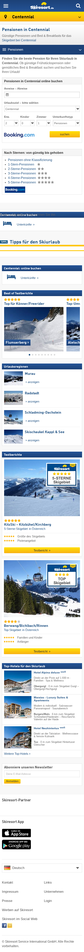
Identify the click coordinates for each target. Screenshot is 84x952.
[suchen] (78, 6)
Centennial (22, 17)
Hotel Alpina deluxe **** (50, 672)
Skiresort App (13, 822)
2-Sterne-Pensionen (22, 169)
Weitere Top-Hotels (16, 754)
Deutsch (18, 868)
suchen (64, 134)
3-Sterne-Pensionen (22, 173)
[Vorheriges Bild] (7, 328)
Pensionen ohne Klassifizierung (30, 160)
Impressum (10, 892)
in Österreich (37, 528)
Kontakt (7, 882)
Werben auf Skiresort (17, 910)
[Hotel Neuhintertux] (12, 737)
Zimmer (41, 116)
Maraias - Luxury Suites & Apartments (51, 699)
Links (48, 882)
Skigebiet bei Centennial (19, 40)
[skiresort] (42, 6)
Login (48, 901)
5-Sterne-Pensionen (22, 182)
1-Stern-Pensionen (21, 164)
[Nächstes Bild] (77, 328)
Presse (7, 901)
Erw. (7, 116)
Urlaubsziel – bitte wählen (21, 102)
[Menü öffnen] (6, 6)
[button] (19, 135)
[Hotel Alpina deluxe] (12, 682)
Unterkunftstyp (63, 116)
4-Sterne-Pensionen (22, 178)
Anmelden (12, 781)
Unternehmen (53, 892)
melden (61, 214)
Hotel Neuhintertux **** (49, 728)
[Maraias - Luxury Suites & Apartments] (12, 707)
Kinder (24, 116)
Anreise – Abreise (15, 88)
